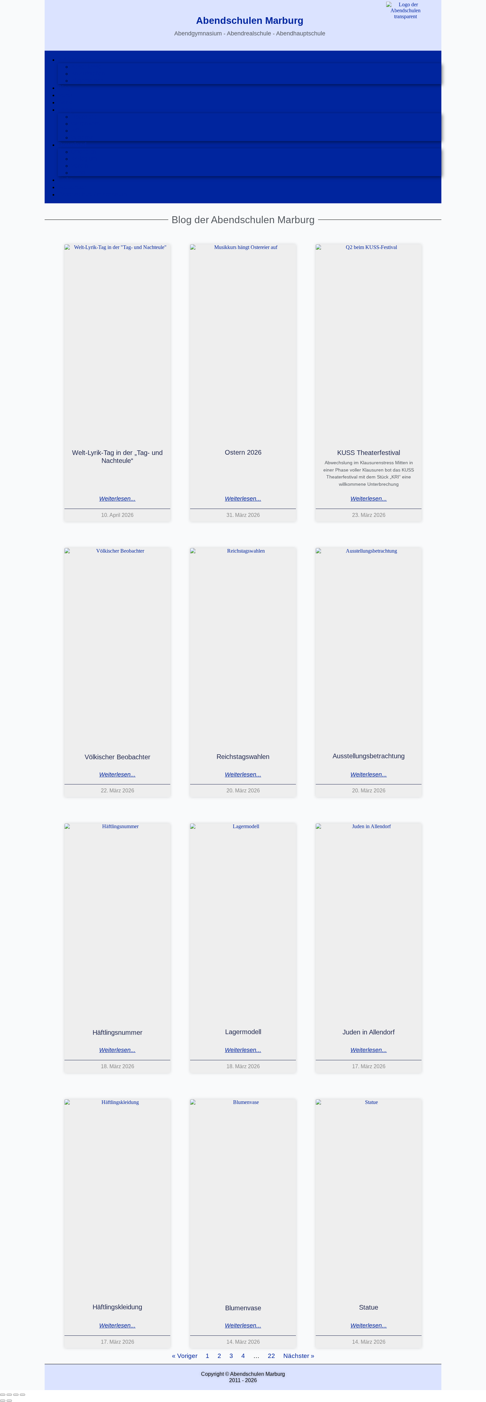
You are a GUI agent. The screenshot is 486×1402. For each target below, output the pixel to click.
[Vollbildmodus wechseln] (9, 1395)
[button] (249, 59)
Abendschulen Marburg (250, 20)
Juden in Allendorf (369, 1032)
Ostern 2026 (243, 452)
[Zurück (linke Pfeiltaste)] (2, 1401)
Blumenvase (243, 1308)
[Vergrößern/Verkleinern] (2, 1395)
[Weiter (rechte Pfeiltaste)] (9, 1401)
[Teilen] (16, 1395)
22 (271, 1355)
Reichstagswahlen (243, 756)
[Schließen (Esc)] (22, 1395)
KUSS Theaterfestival (368, 452)
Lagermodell (243, 1031)
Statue (368, 1307)
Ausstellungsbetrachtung (369, 756)
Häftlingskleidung (117, 1306)
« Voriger (184, 1355)
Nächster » (298, 1355)
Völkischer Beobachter (117, 756)
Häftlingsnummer (117, 1032)
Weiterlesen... (117, 499)
